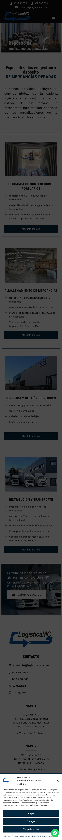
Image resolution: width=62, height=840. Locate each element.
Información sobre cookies (15, 836)
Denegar (31, 821)
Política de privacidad (38, 836)
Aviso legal (53, 836)
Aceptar (31, 813)
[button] (57, 780)
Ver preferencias (31, 829)
